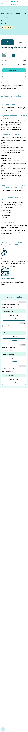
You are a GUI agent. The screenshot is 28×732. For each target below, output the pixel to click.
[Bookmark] (22, 3)
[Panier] (25, 3)
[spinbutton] (9, 55)
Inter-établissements (7, 42)
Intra (20, 42)
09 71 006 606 (11, 266)
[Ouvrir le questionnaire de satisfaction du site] (3, 729)
